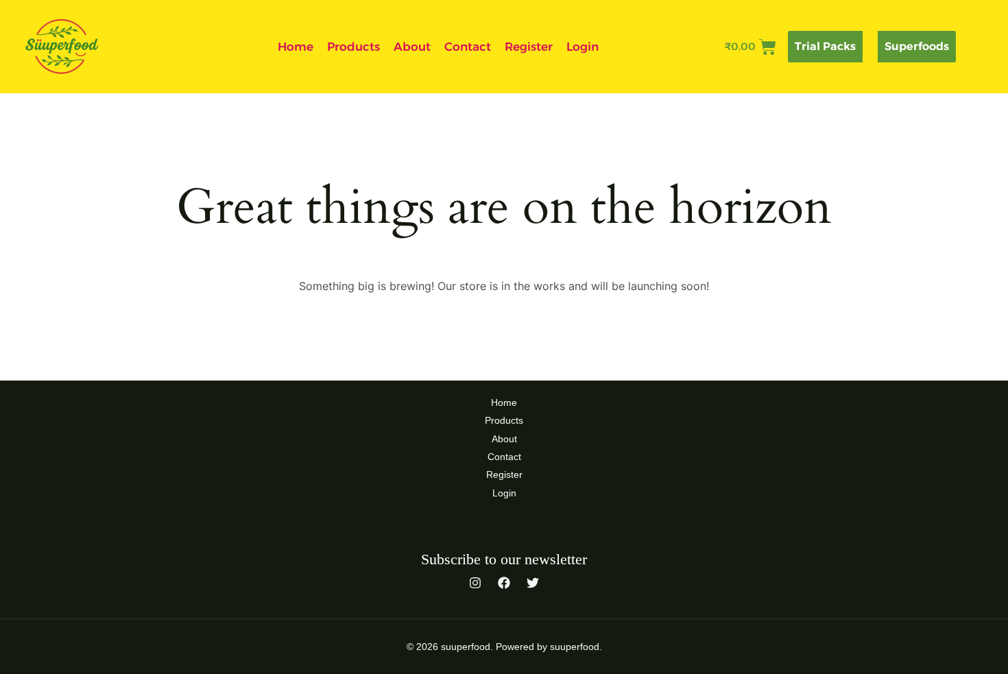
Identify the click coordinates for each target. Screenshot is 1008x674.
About (412, 46)
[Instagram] (475, 583)
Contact (467, 46)
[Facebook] (504, 583)
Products (353, 46)
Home (295, 46)
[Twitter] (533, 583)
